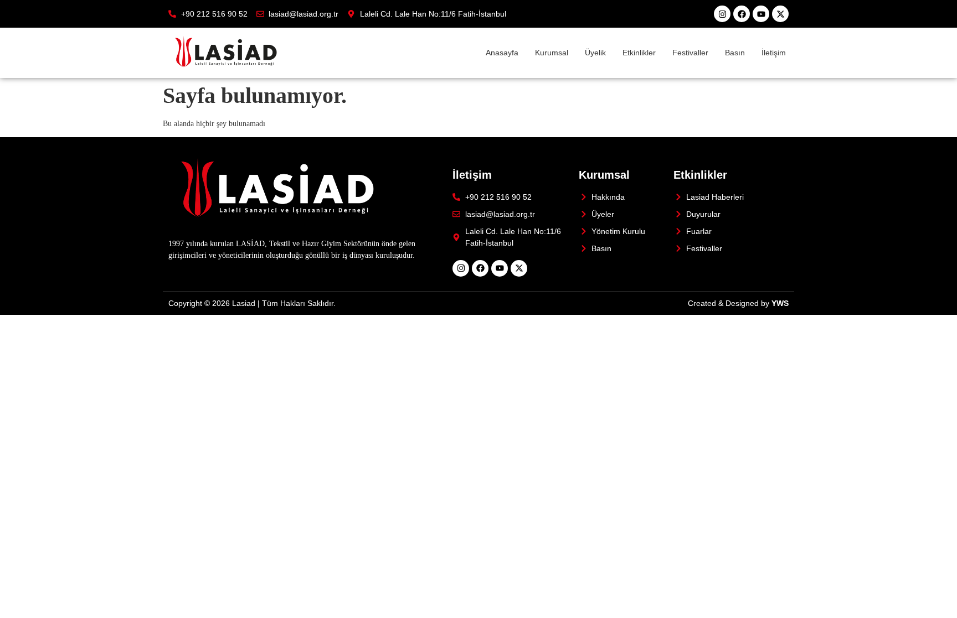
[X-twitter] (780, 14)
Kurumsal (551, 52)
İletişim (774, 52)
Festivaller (690, 52)
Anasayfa (502, 52)
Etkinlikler (639, 52)
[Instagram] (722, 14)
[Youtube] (761, 14)
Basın (735, 52)
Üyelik (595, 52)
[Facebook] (741, 14)
